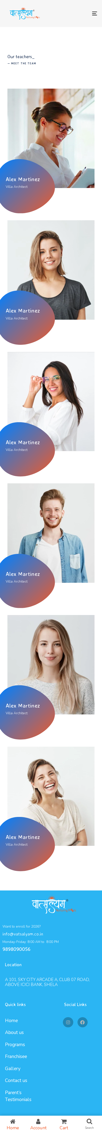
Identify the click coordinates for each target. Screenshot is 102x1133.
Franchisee (16, 1056)
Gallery (13, 1068)
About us (14, 1032)
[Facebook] (82, 1022)
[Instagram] (68, 1022)
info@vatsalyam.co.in (22, 933)
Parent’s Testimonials (18, 1096)
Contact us (16, 1080)
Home (11, 1020)
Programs (15, 1044)
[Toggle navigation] (81, 13)
